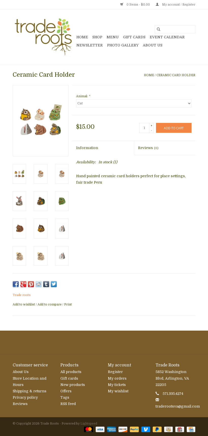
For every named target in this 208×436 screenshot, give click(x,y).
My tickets (117, 385)
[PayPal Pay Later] (156, 429)
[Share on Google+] (23, 284)
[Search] (158, 29)
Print (68, 304)
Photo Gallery (122, 45)
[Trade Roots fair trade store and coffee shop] (44, 37)
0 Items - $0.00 (138, 4)
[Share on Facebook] (16, 284)
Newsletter (89, 45)
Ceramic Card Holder (176, 75)
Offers (66, 391)
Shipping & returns (29, 391)
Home (82, 37)
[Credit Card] (190, 429)
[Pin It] (31, 284)
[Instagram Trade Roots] (104, 342)
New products (72, 385)
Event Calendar (167, 37)
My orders (117, 378)
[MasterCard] (88, 429)
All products (70, 372)
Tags (64, 397)
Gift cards (134, 37)
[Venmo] (145, 429)
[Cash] (168, 429)
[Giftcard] (179, 429)
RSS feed (68, 404)
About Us (152, 45)
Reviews (148, 148)
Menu (113, 37)
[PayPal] (134, 429)
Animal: (83, 96)
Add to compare (50, 304)
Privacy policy (25, 397)
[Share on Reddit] (39, 284)
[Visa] (99, 429)
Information (87, 148)
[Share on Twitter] (54, 284)
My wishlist (118, 391)
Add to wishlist (24, 304)
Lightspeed (88, 423)
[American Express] (111, 429)
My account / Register (178, 4)
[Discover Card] (122, 429)
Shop (97, 37)
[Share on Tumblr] (46, 284)
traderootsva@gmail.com (177, 406)
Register (115, 372)
